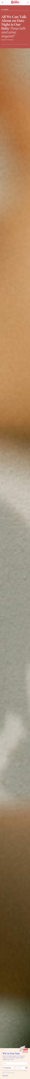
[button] (27, 3)
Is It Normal (5, 9)
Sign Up (5, 1075)
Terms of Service (10, 1072)
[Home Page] (15, 2)
